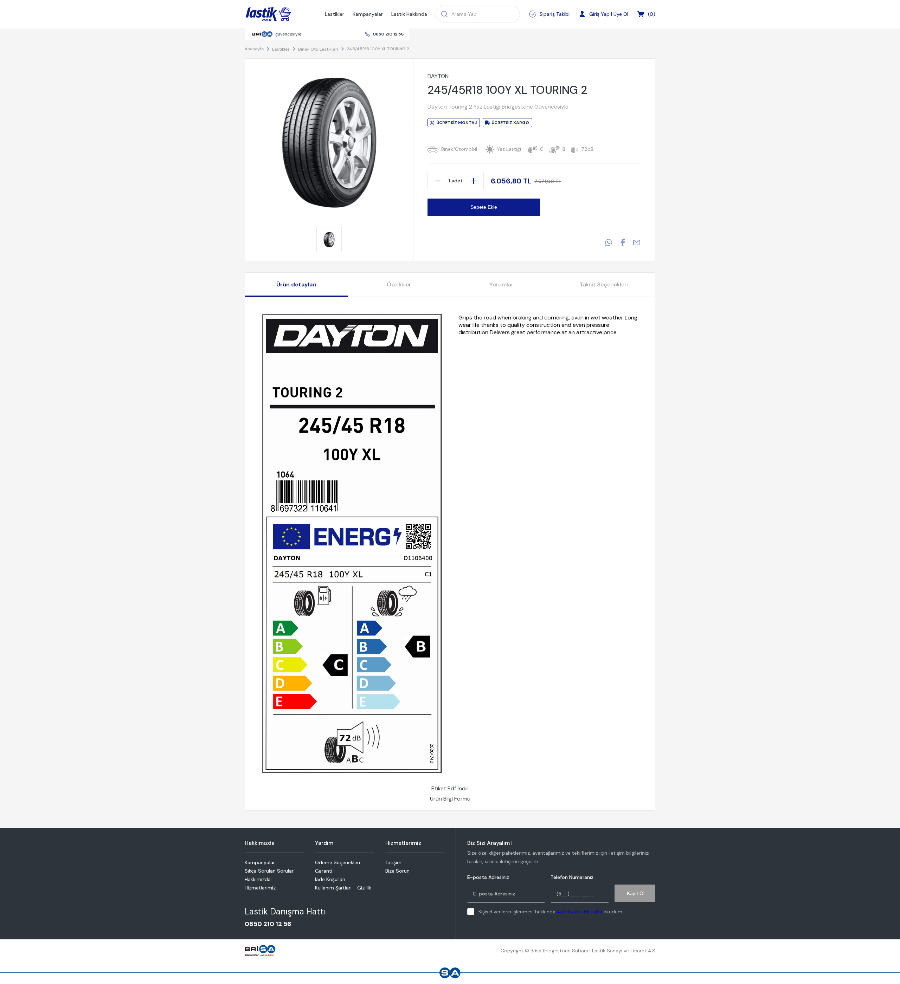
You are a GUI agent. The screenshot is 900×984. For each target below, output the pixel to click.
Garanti (323, 871)
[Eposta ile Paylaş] (636, 242)
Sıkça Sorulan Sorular (269, 871)
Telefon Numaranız (572, 877)
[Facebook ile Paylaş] (622, 242)
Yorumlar (501, 284)
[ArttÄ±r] (473, 181)
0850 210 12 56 (388, 34)
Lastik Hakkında (409, 14)
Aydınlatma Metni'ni (579, 911)
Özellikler (399, 284)
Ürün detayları (296, 284)
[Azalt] (437, 181)
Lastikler (334, 14)
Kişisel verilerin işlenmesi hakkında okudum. (550, 911)
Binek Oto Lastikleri (318, 49)
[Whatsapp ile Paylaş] (608, 242)
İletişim (393, 862)
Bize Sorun (397, 871)
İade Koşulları (330, 879)
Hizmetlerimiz (260, 888)
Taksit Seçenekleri (604, 284)
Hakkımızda (258, 879)
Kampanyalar (368, 14)
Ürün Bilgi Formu (450, 798)
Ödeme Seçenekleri (337, 862)
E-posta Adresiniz (488, 877)
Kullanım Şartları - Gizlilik (343, 888)
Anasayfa (254, 49)
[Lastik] (268, 14)
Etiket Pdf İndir (450, 788)
